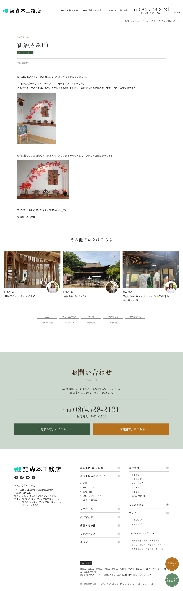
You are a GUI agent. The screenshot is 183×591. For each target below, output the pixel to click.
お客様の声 (137, 479)
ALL (47, 316)
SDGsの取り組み (139, 495)
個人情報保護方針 (88, 584)
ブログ (132, 513)
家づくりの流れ (90, 499)
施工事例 (124, 10)
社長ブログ (137, 520)
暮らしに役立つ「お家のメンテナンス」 (150, 544)
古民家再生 (86, 517)
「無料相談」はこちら (52, 429)
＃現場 (91, 316)
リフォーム (86, 509)
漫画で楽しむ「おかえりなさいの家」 (149, 548)
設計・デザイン (90, 487)
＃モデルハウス (69, 316)
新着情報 (136, 487)
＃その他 (113, 322)
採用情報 (136, 491)
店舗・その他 (88, 525)
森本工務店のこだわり (70, 10)
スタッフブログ (25, 52)
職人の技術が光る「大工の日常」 (147, 540)
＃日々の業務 (47, 322)
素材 (85, 483)
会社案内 (134, 468)
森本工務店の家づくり (92, 10)
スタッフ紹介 (138, 483)
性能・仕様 (88, 491)
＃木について (135, 316)
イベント (85, 542)
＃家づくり (113, 316)
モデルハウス (111, 10)
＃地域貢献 (91, 322)
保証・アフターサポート (94, 495)
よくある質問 (136, 504)
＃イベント (69, 322)
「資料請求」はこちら (131, 429)
